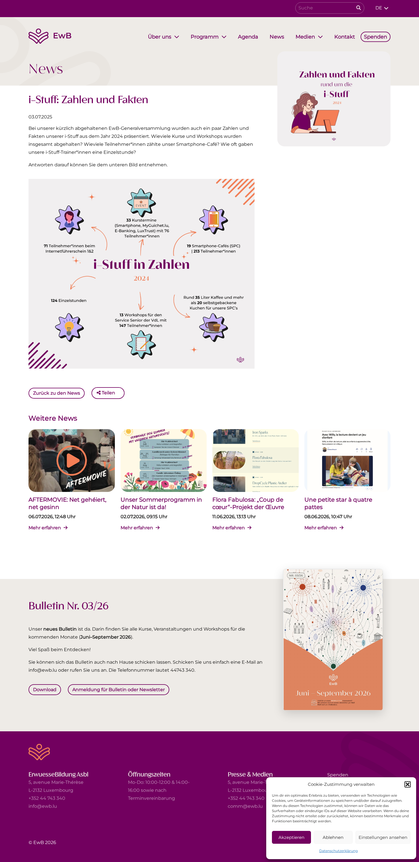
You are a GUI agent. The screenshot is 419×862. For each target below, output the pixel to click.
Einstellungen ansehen (383, 837)
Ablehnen (333, 837)
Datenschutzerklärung (338, 851)
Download (44, 689)
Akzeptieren (291, 837)
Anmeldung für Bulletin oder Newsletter (118, 689)
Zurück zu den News (56, 392)
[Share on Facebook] (121, 392)
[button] (407, 784)
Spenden (337, 775)
